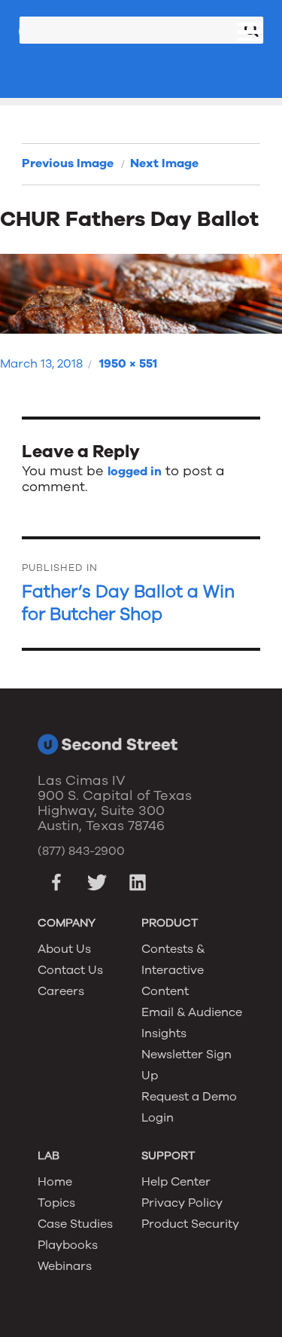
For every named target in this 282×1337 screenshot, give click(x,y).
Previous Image (68, 163)
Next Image (164, 163)
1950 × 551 (128, 364)
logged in (135, 471)
